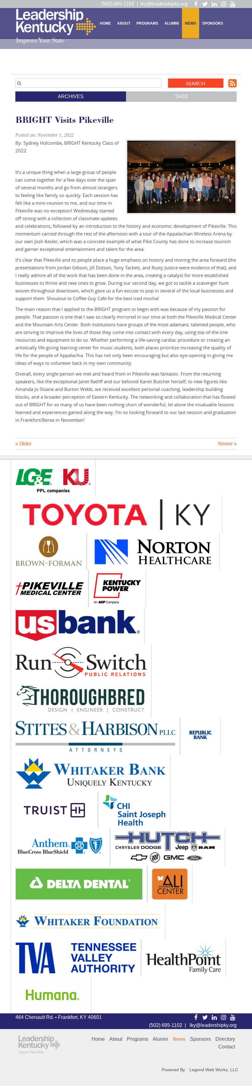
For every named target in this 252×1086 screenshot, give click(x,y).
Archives (71, 96)
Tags (181, 96)
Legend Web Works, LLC (213, 1069)
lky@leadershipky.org (163, 3)
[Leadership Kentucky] (56, 26)
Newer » (227, 443)
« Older (23, 443)
